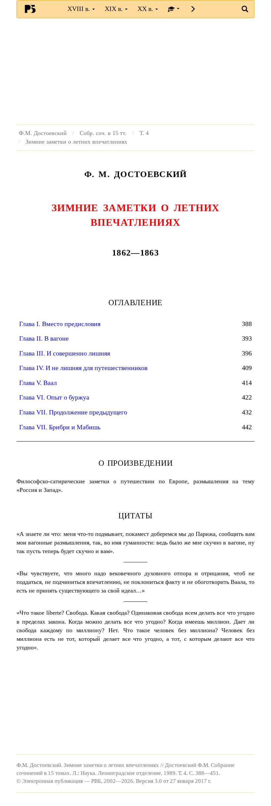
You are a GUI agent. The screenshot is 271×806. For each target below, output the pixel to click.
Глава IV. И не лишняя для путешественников (83, 367)
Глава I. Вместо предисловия (59, 323)
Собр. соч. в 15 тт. (103, 133)
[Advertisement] (135, 71)
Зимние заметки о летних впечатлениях (76, 141)
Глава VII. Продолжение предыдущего (73, 412)
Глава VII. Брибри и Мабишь (59, 427)
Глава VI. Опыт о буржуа (54, 397)
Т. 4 (144, 133)
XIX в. (114, 8)
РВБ (30, 8)
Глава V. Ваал (38, 382)
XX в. (146, 8)
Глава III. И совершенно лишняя (64, 353)
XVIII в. (79, 8)
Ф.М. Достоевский (43, 133)
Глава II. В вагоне (44, 338)
